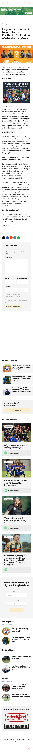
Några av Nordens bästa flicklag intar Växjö (15, 446)
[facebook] (7, 237)
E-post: (16, 600)
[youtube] (14, 747)
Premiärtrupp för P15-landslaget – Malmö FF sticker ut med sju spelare (21, 389)
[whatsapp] (18, 237)
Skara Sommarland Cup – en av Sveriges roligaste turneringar (21, 367)
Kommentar (9, 257)
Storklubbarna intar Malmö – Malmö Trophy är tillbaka (21, 667)
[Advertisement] (16, 338)
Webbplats (8, 286)
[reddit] (11, 237)
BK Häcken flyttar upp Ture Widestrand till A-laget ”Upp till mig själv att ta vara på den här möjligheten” (15, 560)
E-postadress (22, 278)
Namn (7, 278)
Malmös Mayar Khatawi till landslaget (21, 657)
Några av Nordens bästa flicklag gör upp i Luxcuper (21, 695)
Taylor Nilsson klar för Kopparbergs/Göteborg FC (15, 520)
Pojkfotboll (9, 461)
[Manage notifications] (28, 748)
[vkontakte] (14, 237)
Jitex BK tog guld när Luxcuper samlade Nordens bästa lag (19, 686)
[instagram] (18, 747)
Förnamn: (16, 592)
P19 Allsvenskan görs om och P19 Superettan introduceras (15, 483)
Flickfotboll (9, 426)
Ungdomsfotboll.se (13, 453)
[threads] (22, 747)
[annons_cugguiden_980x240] (16, 11)
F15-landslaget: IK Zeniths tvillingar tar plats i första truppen (21, 378)
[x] (3, 237)
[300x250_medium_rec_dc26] (16, 103)
